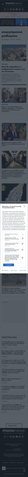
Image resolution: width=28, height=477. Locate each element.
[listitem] (14, 234)
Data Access (14, 270)
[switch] (22, 238)
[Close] (24, 206)
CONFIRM (9, 265)
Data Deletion (5, 270)
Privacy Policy (22, 270)
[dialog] (14, 238)
